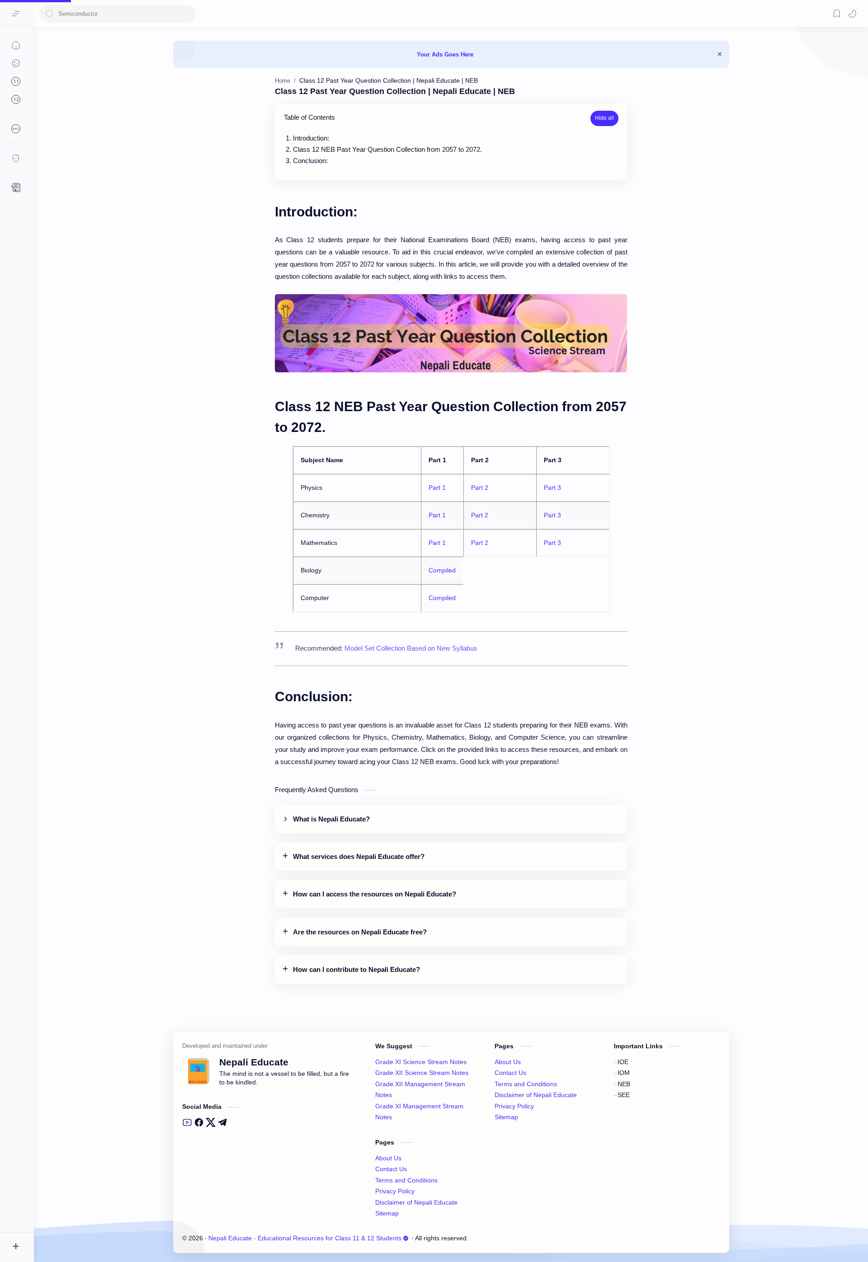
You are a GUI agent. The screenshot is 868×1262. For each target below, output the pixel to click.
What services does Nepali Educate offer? (359, 856)
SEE (624, 1095)
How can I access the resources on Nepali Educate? (374, 894)
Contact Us (391, 1169)
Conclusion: (310, 160)
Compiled (442, 570)
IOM (624, 1073)
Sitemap (387, 1213)
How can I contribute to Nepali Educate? (356, 969)
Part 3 (552, 487)
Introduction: (311, 138)
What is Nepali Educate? (331, 819)
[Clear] (187, 14)
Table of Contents (309, 117)
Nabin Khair (526, 1238)
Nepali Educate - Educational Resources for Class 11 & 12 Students (304, 1238)
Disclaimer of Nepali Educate (416, 1202)
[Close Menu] (719, 54)
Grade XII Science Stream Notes (421, 1073)
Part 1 (437, 487)
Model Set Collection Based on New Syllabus (410, 648)
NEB (624, 1084)
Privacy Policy (395, 1191)
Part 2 (479, 487)
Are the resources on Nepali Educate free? (360, 932)
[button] (852, 13)
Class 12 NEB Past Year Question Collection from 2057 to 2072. (387, 149)
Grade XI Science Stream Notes (421, 1062)
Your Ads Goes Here (445, 54)
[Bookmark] (837, 13)
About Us (388, 1158)
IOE (623, 1062)
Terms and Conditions (406, 1180)
